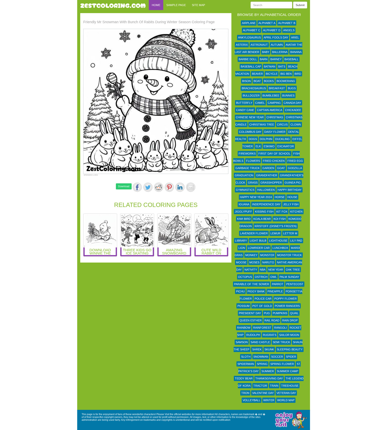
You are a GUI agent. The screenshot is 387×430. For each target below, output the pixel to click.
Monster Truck (289, 255)
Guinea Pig (293, 182)
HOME (156, 5)
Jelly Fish (291, 204)
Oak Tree (293, 269)
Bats (281, 66)
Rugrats (269, 335)
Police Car (263, 298)
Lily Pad (296, 240)
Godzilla (295, 168)
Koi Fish (280, 218)
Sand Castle (260, 342)
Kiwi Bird (244, 218)
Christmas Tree (261, 124)
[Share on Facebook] (137, 187)
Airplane (249, 23)
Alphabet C (251, 30)
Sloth (246, 356)
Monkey (251, 255)
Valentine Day (263, 393)
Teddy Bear (244, 378)
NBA (262, 269)
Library (241, 240)
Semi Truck (281, 342)
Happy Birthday (290, 189)
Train (274, 385)
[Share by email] (191, 187)
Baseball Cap (251, 66)
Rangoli (280, 327)
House (292, 197)
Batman (269, 66)
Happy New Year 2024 (256, 197)
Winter (268, 400)
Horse (280, 197)
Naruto (268, 262)
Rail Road (271, 320)
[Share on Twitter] (148, 187)
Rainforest (262, 327)
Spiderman (245, 364)
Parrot (277, 284)
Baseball (291, 59)
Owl (273, 276)
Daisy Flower (274, 131)
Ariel (295, 37)
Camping (274, 102)
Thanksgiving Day (269, 378)
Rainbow (243, 327)
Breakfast (277, 88)
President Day (250, 313)
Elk (258, 146)
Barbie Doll (248, 59)
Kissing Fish (264, 211)
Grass (253, 182)
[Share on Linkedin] (180, 187)
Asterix (242, 44)
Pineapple (275, 291)
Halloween (266, 189)
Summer (267, 371)
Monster (267, 255)
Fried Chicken (274, 160)
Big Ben (286, 73)
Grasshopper (271, 182)
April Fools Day (276, 37)
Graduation (244, 175)
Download (123, 186)
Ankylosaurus (249, 37)
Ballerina (279, 52)
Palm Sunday (289, 276)
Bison (246, 81)
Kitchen (296, 211)
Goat (281, 168)
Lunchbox (280, 247)
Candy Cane (245, 110)
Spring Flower (282, 364)
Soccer (277, 356)
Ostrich (261, 276)
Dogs (253, 139)
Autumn (277, 44)
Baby (265, 52)
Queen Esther (251, 320)
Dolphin (266, 139)
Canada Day (292, 102)
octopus (245, 276)
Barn (263, 59)
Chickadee (293, 110)
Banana (296, 52)
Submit (300, 5)
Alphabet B (286, 23)
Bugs (292, 88)
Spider (291, 356)
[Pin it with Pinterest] (169, 187)
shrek (257, 349)
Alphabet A (266, 23)
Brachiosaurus (254, 88)
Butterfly (244, 102)
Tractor (260, 385)
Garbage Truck (247, 168)
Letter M (290, 233)
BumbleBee (270, 95)
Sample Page (176, 5)
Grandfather (266, 175)
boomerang (286, 81)
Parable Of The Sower (251, 284)
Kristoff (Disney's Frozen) (276, 226)
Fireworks (247, 153)
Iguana (244, 204)
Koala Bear (262, 218)
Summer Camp (287, 371)
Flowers (253, 160)
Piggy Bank (256, 291)
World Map (285, 400)
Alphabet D (271, 30)
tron (245, 393)
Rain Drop (290, 320)
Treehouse (290, 385)
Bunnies (288, 95)
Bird (297, 73)
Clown (295, 124)
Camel (260, 102)
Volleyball (251, 400)
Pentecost (294, 284)
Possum (243, 305)
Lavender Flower (254, 233)
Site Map (198, 5)
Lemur (275, 233)
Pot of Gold (262, 305)
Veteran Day (286, 393)
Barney (276, 59)
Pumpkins (280, 313)
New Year (275, 269)
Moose (241, 262)
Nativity (250, 269)
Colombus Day (250, 131)
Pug (267, 313)
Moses (254, 262)
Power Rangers (287, 305)
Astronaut (259, 44)
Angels (288, 30)
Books (269, 81)
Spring (262, 364)
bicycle (272, 73)
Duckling (282, 139)
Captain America (269, 110)
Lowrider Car (259, 247)
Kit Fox (281, 211)
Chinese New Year (250, 117)
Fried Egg (295, 160)
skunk (269, 349)
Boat (257, 81)
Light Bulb (258, 240)
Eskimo (269, 146)
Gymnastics (245, 189)
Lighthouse (278, 240)
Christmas (274, 117)
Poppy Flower (285, 298)
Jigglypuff (243, 211)
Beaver (257, 73)
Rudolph (253, 335)
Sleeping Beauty (290, 349)
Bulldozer (251, 95)
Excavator (285, 146)
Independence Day (266, 204)
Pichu (240, 291)
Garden (268, 168)
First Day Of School (274, 153)
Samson (242, 342)
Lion (241, 247)
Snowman (260, 356)
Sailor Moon (289, 335)
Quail (294, 313)
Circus (282, 124)
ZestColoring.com (113, 5)
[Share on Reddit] (158, 187)
